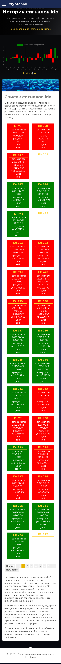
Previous (27, 73)
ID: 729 (18, 447)
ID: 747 (18, 184)
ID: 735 (18, 359)
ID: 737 (18, 330)
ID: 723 (18, 535)
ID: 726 (43, 476)
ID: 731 (18, 418)
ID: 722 (43, 534)
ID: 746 (43, 184)
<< (18, 566)
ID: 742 (43, 242)
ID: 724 (43, 505)
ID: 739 (18, 301)
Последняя (12, 569)
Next (35, 73)
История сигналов (41, 29)
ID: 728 (43, 447)
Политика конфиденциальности (36, 654)
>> (54, 566)
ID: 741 (18, 272)
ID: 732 (43, 389)
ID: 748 (43, 154)
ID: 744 (43, 213)
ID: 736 (43, 330)
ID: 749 (18, 155)
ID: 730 (43, 418)
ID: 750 (43, 126)
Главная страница (19, 29)
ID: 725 (18, 505)
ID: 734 (43, 359)
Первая (10, 566)
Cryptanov (18, 4)
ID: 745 (18, 213)
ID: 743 (18, 242)
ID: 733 (18, 389)
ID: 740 (43, 272)
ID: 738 (43, 301)
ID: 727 (18, 476)
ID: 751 (17, 126)
